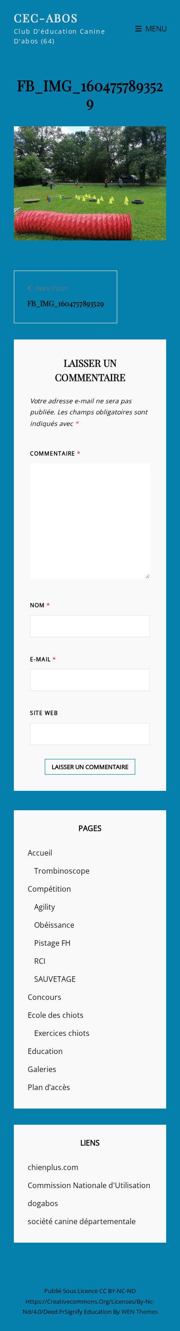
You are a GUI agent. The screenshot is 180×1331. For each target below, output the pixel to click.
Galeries (42, 1069)
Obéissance (54, 925)
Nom (40, 605)
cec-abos (46, 17)
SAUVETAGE (55, 979)
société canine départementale (82, 1221)
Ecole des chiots (56, 1015)
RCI (39, 961)
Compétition (49, 889)
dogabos (43, 1203)
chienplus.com (53, 1167)
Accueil (40, 853)
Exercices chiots (62, 1033)
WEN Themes (139, 1311)
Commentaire (55, 453)
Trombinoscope (62, 871)
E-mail (43, 659)
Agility (44, 907)
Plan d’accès (49, 1087)
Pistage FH (52, 943)
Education (45, 1051)
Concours (44, 997)
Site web (44, 713)
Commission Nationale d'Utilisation (89, 1185)
